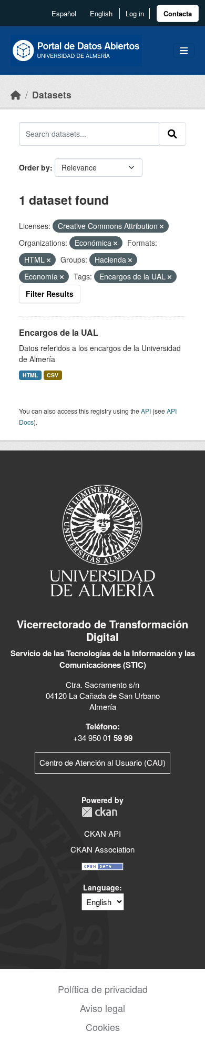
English (101, 13)
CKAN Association (102, 849)
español (64, 13)
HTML (30, 375)
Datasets (51, 94)
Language (101, 887)
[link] (178, 13)
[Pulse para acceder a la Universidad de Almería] (102, 539)
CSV (52, 375)
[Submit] (172, 133)
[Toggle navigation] (183, 50)
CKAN (99, 811)
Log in (135, 13)
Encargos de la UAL (58, 332)
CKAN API (102, 833)
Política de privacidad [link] (103, 989)
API (146, 410)
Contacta (177, 13)
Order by (34, 167)
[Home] (16, 94)
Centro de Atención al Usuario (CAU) (102, 762)
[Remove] (161, 226)
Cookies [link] (103, 1027)
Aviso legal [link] (102, 1008)
